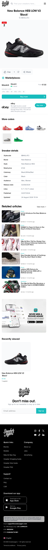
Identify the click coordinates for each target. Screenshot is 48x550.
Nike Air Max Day (10, 455)
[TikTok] (39, 435)
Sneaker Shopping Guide (12, 459)
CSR (5, 486)
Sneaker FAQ (8, 467)
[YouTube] (35, 435)
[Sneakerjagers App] (24, 316)
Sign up (41, 411)
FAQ (5, 482)
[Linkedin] (43, 435)
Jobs (25, 451)
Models (6, 451)
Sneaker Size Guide (11, 463)
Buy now (32, 96)
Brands (6, 447)
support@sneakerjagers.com (17, 524)
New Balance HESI (28, 164)
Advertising (28, 455)
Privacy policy (21, 545)
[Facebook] (39, 431)
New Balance (26, 160)
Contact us (7, 478)
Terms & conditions (9, 545)
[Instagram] (35, 431)
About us (27, 447)
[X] (43, 431)
